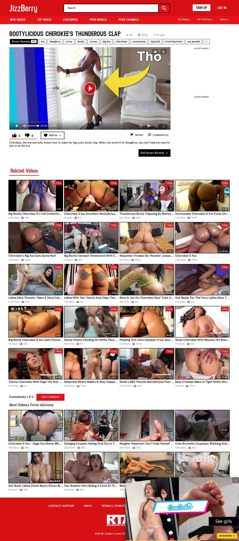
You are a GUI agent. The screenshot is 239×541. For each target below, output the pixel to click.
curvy (69, 41)
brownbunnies (173, 41)
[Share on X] (163, 51)
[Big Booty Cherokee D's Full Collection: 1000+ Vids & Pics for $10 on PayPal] (35, 195)
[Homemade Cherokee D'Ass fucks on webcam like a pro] (202, 195)
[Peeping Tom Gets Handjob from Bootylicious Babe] (147, 321)
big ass (106, 41)
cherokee (121, 41)
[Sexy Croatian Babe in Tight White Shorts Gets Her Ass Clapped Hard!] (202, 364)
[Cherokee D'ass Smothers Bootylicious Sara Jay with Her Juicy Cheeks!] (91, 195)
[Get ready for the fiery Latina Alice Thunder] (202, 279)
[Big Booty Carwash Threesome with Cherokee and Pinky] (91, 238)
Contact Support (61, 506)
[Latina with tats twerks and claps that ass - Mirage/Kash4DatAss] (91, 279)
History (224, 19)
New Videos (17, 20)
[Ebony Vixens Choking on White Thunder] (91, 321)
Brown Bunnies (24, 41)
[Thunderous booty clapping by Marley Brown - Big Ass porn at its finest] (147, 195)
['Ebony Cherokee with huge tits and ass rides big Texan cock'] (35, 364)
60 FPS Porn (204, 19)
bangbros (55, 41)
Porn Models (98, 20)
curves (93, 41)
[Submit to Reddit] (155, 51)
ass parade (193, 41)
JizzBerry (23, 8)
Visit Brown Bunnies (152, 152)
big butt (155, 41)
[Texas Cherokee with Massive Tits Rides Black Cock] (202, 321)
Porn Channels (129, 20)
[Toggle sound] (128, 480)
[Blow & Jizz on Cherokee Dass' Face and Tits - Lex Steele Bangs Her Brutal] (147, 279)
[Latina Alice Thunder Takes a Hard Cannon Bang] (35, 279)
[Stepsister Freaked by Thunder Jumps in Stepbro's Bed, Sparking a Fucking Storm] (147, 238)
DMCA (88, 506)
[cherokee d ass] (202, 238)
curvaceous (139, 41)
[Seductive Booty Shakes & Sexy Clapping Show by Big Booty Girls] (91, 364)
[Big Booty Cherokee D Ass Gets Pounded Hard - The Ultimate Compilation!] (35, 321)
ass (42, 41)
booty (80, 41)
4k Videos (184, 19)
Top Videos (44, 20)
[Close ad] (235, 480)
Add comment (50, 397)
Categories (70, 20)
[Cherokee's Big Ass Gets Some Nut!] (35, 238)
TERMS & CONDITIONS (116, 506)
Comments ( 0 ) (21, 397)
